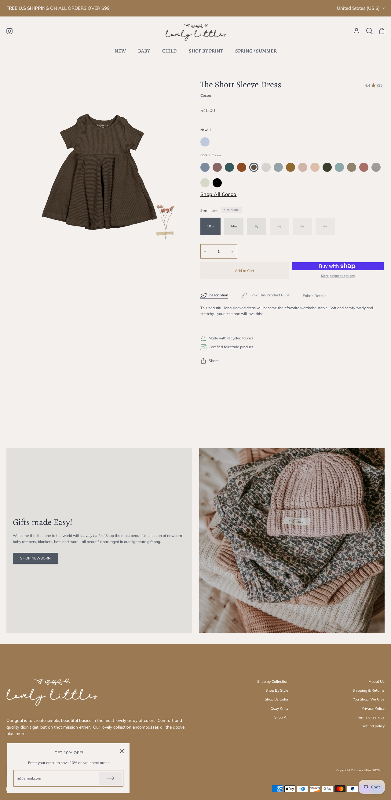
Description (218, 295)
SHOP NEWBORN (35, 558)
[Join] (110, 778)
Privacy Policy (373, 708)
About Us (377, 681)
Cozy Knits (279, 708)
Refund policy (373, 726)
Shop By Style (276, 690)
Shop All (281, 717)
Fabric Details (314, 295)
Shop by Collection (272, 681)
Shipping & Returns (369, 690)
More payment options (338, 275)
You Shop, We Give (369, 699)
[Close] (122, 751)
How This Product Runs (270, 295)
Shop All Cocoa (218, 194)
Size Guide (231, 210)
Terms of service (371, 717)
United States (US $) (358, 8)
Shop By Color (276, 699)
